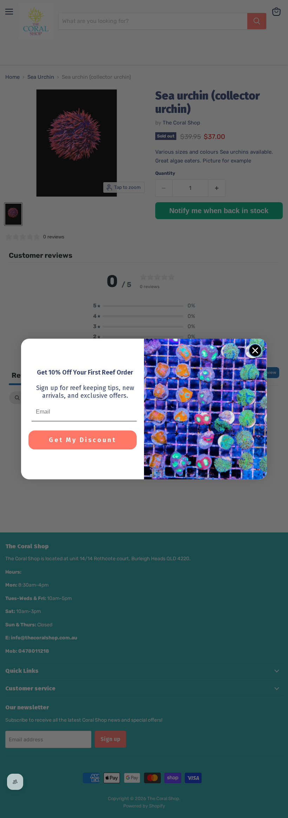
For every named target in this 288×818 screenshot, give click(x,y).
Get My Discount (82, 440)
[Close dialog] (255, 350)
